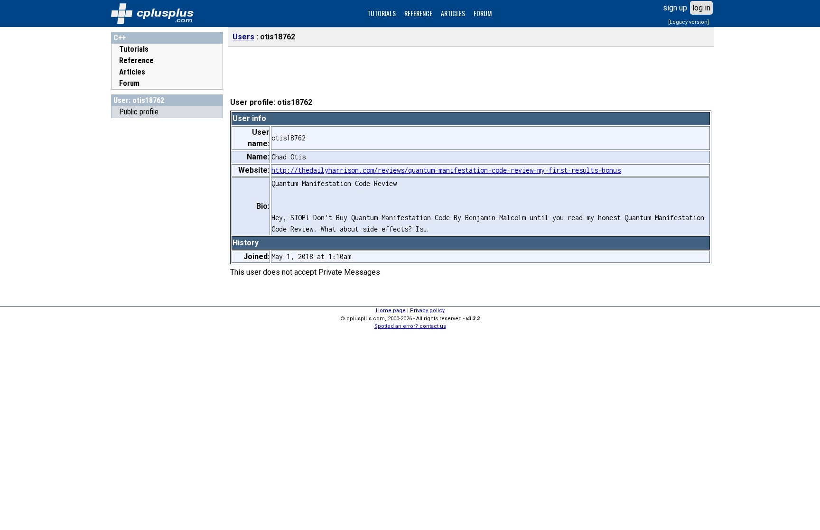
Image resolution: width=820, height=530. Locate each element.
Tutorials (134, 49)
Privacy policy (427, 310)
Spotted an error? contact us (410, 326)
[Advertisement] (167, 265)
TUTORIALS (381, 13)
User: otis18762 (138, 100)
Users (243, 36)
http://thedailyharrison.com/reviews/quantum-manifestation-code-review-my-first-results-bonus (446, 170)
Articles (132, 71)
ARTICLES (453, 13)
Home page (391, 310)
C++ (119, 37)
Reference (136, 60)
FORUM (483, 13)
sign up (675, 7)
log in (701, 7)
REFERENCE (418, 13)
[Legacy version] (688, 22)
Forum (129, 83)
